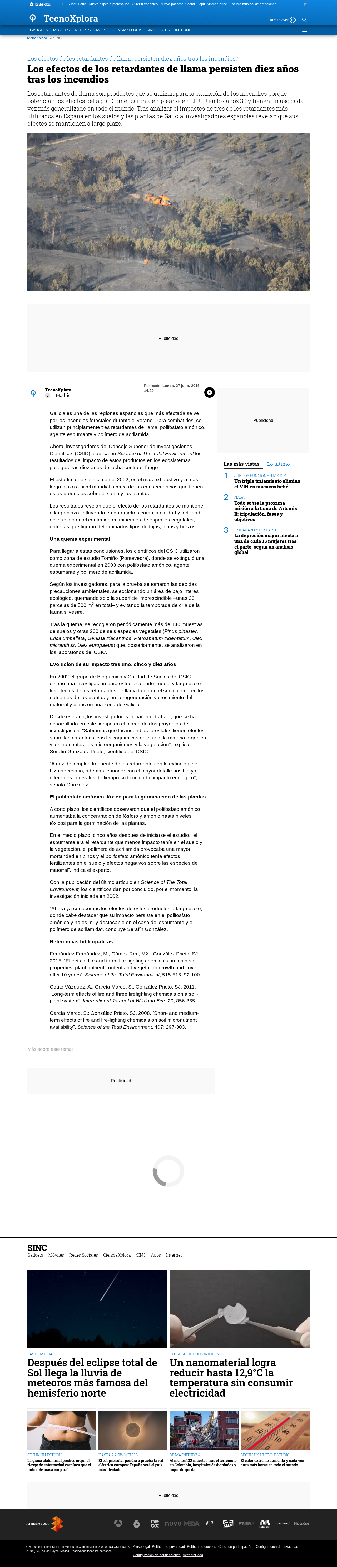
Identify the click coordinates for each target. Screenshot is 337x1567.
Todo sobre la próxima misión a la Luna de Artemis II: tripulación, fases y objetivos (265, 511)
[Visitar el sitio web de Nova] (173, 1524)
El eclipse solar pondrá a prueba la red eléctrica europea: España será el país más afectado (130, 1465)
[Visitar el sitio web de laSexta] (137, 1524)
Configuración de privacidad (277, 1547)
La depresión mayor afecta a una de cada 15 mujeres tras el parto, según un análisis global (266, 544)
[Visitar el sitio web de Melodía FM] (265, 1524)
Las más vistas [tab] (242, 463)
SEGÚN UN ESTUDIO (44, 1454)
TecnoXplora (36, 38)
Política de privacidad (168, 1547)
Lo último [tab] (278, 463)
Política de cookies (201, 1547)
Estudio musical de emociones (253, 4)
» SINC (56, 38)
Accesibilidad (193, 1555)
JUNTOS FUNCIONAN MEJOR (260, 475)
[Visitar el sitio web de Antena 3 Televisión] (118, 1524)
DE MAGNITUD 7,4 (185, 1454)
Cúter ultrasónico (145, 4)
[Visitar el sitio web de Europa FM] (246, 1524)
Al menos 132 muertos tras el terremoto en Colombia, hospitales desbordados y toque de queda (203, 1465)
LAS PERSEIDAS (40, 1353)
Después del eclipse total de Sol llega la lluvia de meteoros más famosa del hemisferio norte (92, 1377)
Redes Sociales (90, 30)
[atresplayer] (281, 20)
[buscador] (304, 20)
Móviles (61, 30)
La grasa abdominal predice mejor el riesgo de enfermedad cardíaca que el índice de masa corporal (59, 1465)
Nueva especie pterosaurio (109, 4)
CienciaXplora (126, 30)
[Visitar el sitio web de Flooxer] (301, 1524)
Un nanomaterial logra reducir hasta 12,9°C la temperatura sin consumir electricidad (231, 1377)
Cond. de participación (235, 1547)
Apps (165, 30)
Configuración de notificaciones (157, 1555)
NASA (239, 497)
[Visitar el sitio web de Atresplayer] (283, 1524)
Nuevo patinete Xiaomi (177, 4)
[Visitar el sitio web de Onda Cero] (228, 1524)
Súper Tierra (76, 4)
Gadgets (39, 30)
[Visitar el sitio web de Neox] (155, 1524)
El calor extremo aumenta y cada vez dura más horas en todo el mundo (272, 1462)
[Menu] (304, 30)
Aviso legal (141, 1547)
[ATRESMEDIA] (44, 1524)
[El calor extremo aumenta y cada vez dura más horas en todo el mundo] (275, 1430)
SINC (150, 30)
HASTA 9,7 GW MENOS (118, 1454)
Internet (184, 30)
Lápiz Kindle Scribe (212, 4)
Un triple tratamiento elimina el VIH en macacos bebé (267, 483)
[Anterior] (62, 4)
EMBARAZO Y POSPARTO (256, 530)
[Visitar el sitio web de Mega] (192, 1524)
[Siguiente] (305, 4)
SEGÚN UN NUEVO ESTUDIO (265, 1454)
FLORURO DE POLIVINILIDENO (196, 1353)
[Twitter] (47, 395)
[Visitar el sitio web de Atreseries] (210, 1524)
